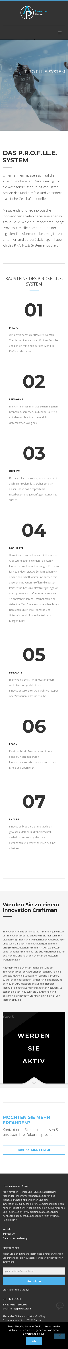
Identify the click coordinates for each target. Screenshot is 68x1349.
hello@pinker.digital (20, 1308)
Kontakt (7, 1229)
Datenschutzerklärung (15, 1238)
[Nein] (59, 1336)
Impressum (9, 1233)
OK (34, 1340)
